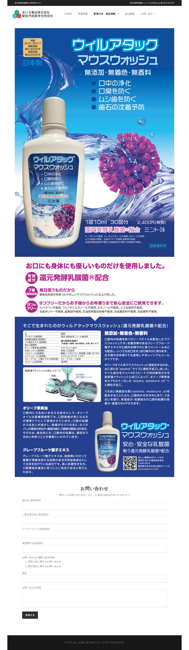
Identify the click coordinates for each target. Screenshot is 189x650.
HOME (68, 14)
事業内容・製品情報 (105, 14)
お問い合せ (147, 14)
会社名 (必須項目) (31, 500)
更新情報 (83, 14)
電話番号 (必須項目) (32, 543)
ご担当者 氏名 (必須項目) (35, 514)
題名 (24, 573)
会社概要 (130, 14)
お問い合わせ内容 (31, 587)
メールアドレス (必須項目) (36, 529)
